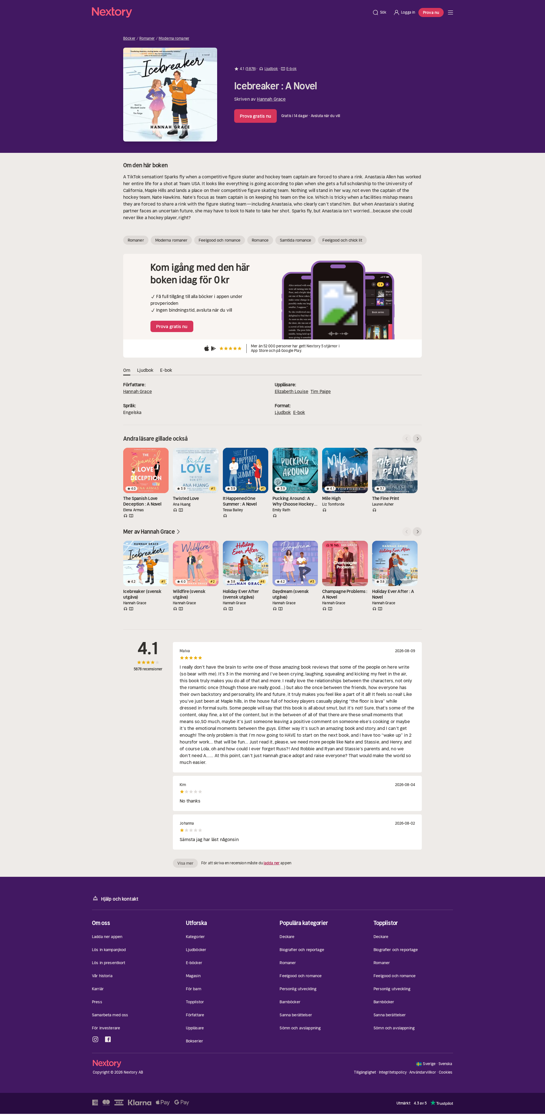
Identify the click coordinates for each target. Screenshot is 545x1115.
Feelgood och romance (219, 240)
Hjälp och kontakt (120, 899)
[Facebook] (107, 1039)
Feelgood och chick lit (342, 240)
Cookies (445, 1072)
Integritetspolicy (393, 1072)
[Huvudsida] (450, 12)
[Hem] (230, 12)
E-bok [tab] (166, 370)
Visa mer (185, 863)
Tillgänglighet (365, 1072)
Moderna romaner (174, 38)
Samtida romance (295, 240)
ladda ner (272, 863)
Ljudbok (283, 412)
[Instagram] (95, 1039)
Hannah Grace (271, 99)
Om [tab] (126, 370)
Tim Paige (321, 391)
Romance (260, 240)
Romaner (147, 38)
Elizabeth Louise (292, 391)
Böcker (129, 38)
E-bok (299, 412)
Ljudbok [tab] (145, 370)
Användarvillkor (422, 1072)
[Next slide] (417, 438)
